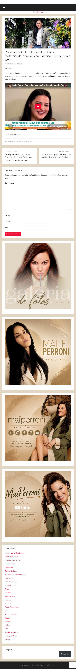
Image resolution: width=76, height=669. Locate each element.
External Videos (11, 585)
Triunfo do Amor (11, 636)
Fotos (7, 589)
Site (6, 227)
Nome (8, 215)
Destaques (9, 567)
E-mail (8, 221)
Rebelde (8, 618)
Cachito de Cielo (11, 557)
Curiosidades (10, 564)
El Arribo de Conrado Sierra (15, 575)
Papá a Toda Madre (12, 607)
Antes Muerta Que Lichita (14, 553)
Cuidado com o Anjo (12, 560)
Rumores (8, 621)
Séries (7, 625)
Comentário (10, 183)
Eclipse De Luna (11, 571)
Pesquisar (8, 650)
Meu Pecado (10, 596)
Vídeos (7, 640)
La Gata (8, 593)
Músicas (8, 600)
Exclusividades (21, 141)
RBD (6, 611)
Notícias (29, 141)
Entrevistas (11, 141)
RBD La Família (10, 614)
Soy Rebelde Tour (11, 632)
